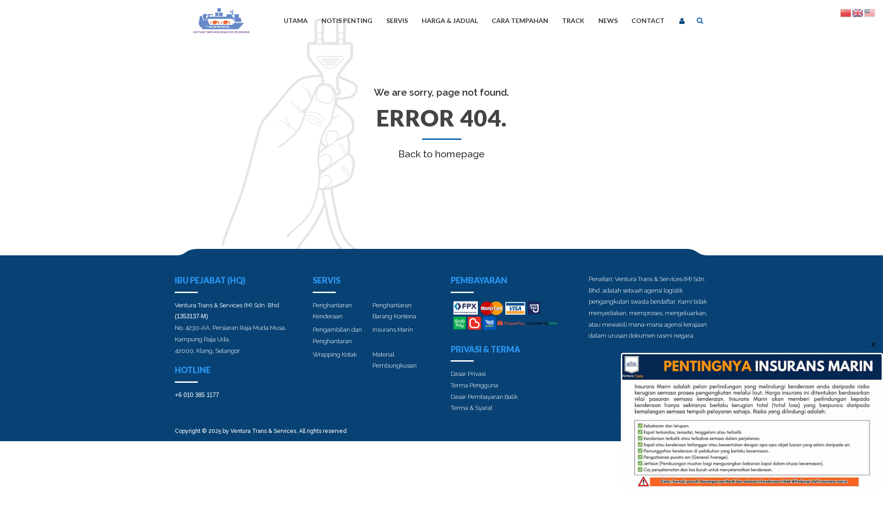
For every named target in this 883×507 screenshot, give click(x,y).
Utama (296, 20)
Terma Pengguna (474, 385)
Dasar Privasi (468, 373)
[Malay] (870, 12)
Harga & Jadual (450, 20)
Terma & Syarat (472, 407)
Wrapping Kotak (335, 354)
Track (573, 20)
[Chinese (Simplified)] (846, 12)
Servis (397, 20)
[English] (858, 12)
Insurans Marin (393, 329)
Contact (648, 20)
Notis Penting (347, 20)
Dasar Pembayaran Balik (484, 396)
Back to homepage (441, 154)
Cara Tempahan (520, 20)
